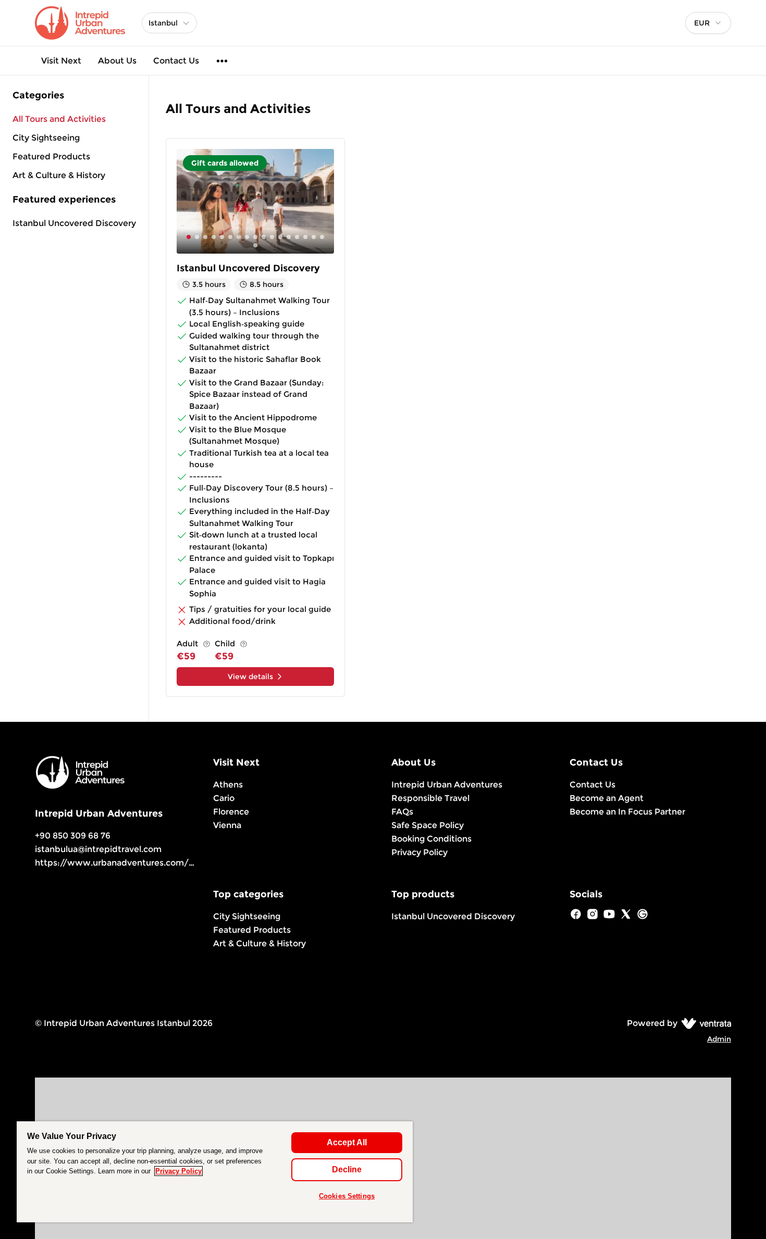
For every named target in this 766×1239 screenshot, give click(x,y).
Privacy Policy (419, 852)
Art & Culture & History (259, 943)
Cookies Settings (347, 1196)
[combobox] (708, 23)
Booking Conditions (431, 839)
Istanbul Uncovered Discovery (74, 223)
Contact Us (176, 61)
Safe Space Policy (427, 825)
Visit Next (61, 61)
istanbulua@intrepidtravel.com (98, 849)
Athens (228, 785)
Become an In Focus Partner (627, 812)
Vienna (227, 825)
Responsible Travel (430, 798)
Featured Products (252, 930)
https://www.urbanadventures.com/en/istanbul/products (157, 863)
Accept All (347, 1142)
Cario (223, 798)
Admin (719, 1039)
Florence (231, 812)
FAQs (402, 812)
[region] (215, 1171)
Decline (347, 1169)
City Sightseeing (246, 916)
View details (250, 676)
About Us (117, 61)
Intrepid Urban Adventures (446, 785)
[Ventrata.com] (704, 1023)
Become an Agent (607, 798)
